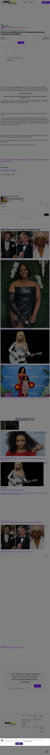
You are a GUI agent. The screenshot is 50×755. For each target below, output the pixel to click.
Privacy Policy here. (28, 741)
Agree (19, 743)
